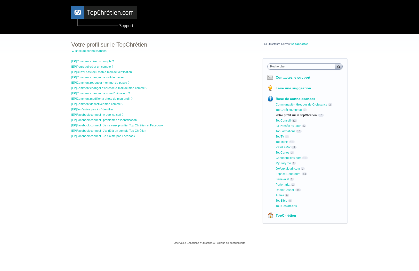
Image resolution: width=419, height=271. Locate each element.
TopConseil (283, 120)
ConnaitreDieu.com (288, 158)
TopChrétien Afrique (289, 110)
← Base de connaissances (88, 51)
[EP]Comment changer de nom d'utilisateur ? (100, 93)
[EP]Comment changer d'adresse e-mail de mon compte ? (109, 88)
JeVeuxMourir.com (288, 168)
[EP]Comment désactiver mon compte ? (97, 104)
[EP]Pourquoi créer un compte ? (92, 66)
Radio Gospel (285, 190)
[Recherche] (339, 66)
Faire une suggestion (293, 88)
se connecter (299, 43)
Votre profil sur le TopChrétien (296, 115)
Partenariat (283, 184)
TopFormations (285, 131)
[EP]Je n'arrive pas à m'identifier (92, 109)
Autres (280, 195)
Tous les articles (286, 206)
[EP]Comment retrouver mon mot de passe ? (100, 82)
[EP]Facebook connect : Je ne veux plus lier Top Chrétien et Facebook (117, 125)
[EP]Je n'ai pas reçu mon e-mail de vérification (101, 72)
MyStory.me (283, 163)
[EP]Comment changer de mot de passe (97, 77)
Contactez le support (293, 77)
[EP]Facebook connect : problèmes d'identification (104, 120)
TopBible (281, 200)
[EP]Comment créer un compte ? (92, 61)
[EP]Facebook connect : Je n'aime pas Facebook (103, 136)
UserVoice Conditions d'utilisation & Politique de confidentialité (209, 242)
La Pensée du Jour (288, 126)
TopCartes (282, 152)
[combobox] (302, 66)
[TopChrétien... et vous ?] (104, 17)
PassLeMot (283, 147)
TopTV (280, 136)
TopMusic (282, 142)
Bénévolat (282, 179)
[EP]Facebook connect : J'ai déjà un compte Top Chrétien (108, 130)
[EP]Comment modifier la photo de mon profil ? (102, 98)
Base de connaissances (295, 99)
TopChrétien (286, 215)
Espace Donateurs (288, 174)
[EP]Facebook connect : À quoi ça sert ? (97, 114)
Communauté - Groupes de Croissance (301, 104)
